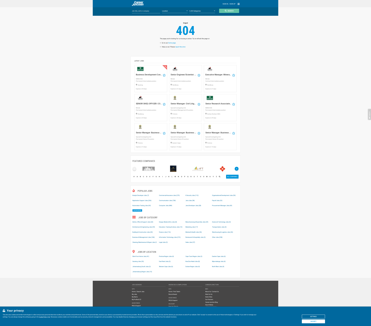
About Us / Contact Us (212, 291)
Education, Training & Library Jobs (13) (170, 227)
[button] (369, 121)
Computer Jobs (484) (165, 205)
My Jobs (134, 294)
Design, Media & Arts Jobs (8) (168, 222)
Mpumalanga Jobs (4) (218, 261)
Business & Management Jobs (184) (143, 237)
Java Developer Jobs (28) (193, 205)
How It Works (209, 305)
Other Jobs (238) (217, 237)
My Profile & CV (136, 299)
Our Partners (209, 299)
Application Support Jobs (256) (141, 200)
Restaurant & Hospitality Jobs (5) (195, 237)
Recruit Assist (173, 294)
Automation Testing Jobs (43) (141, 205)
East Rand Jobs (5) (165, 261)
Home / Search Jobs (138, 291)
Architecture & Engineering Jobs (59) (143, 227)
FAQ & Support (136, 305)
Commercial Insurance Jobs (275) (169, 195)
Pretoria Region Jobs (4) (166, 256)
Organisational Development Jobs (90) (224, 195)
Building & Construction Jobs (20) (142, 232)
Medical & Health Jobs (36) (194, 232)
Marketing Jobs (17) (192, 227)
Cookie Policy (43, 317)
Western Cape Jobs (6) (166, 266)
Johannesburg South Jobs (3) (141, 266)
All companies (232, 176)
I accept (313, 321)
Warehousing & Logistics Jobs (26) (222, 232)
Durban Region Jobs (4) (193, 266)
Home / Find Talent (174, 291)
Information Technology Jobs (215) (169, 237)
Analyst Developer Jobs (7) (140, 195)
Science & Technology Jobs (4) (221, 222)
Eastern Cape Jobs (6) (219, 256)
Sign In (225, 4)
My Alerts (135, 297)
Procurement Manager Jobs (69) (222, 205)
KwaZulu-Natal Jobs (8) (193, 261)
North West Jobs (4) (218, 266)
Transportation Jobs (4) (219, 227)
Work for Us (208, 294)
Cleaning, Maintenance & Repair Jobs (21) (145, 242)
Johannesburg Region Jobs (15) (142, 271)
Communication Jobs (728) (167, 200)
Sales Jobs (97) (190, 242)
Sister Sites (208, 297)
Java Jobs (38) (190, 200)
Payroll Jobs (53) (217, 200)
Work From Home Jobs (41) (140, 256)
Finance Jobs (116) (165, 232)
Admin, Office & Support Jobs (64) (142, 222)
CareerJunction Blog (211, 302)
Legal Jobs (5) (163, 242)
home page (172, 43)
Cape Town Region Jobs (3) (194, 256)
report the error (180, 47)
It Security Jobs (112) (192, 195)
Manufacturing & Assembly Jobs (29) (197, 222)
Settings (313, 316)
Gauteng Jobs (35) (138, 261)
